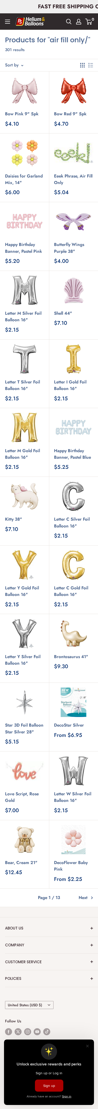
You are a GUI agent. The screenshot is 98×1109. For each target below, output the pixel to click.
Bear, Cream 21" (21, 863)
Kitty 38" (13, 519)
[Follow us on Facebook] (8, 1031)
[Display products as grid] (82, 65)
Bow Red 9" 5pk (70, 114)
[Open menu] (7, 22)
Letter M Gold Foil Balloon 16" (22, 454)
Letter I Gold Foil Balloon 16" (70, 385)
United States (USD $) (25, 1005)
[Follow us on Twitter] (18, 1031)
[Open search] (69, 21)
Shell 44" (63, 313)
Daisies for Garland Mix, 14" (24, 179)
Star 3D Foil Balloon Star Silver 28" (24, 728)
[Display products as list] (90, 65)
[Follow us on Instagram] (27, 1031)
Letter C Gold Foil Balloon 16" (71, 591)
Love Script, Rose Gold (22, 797)
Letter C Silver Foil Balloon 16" (72, 522)
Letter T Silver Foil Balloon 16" (22, 385)
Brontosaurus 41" (71, 657)
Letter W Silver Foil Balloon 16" (72, 797)
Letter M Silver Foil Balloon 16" (23, 316)
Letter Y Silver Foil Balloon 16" (22, 660)
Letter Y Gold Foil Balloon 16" (22, 591)
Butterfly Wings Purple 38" (69, 247)
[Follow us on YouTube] (37, 1031)
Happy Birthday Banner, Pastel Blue (72, 454)
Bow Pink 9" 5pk (21, 114)
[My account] (78, 21)
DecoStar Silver (69, 725)
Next (83, 898)
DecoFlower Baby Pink (71, 866)
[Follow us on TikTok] (46, 1031)
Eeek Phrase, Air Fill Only (73, 179)
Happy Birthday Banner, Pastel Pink (23, 247)
